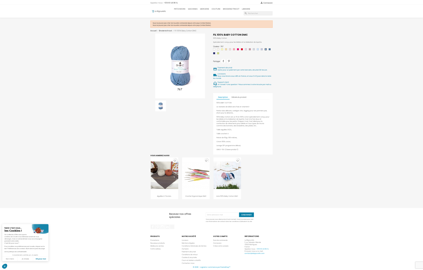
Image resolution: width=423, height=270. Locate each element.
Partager (223, 61)
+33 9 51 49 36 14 (171, 3)
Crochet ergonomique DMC (195, 196)
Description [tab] (223, 97)
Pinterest (229, 61)
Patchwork (180, 9)
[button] (4, 266)
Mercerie (204, 9)
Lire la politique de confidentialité (15, 252)
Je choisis (25, 259)
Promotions (154, 240)
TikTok (172, 227)
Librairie (246, 9)
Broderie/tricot (231, 9)
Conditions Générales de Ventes (194, 246)
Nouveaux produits (157, 243)
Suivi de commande (220, 240)
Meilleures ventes (157, 246)
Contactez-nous (188, 263)
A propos (185, 249)
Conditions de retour (190, 254)
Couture (216, 9)
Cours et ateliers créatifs (191, 260)
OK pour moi (41, 259)
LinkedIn (167, 227)
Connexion (217, 243)
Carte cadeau (155, 249)
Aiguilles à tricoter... (164, 196)
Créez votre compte (220, 246)
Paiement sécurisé (189, 252)
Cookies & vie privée (189, 257)
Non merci (10, 259)
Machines (193, 9)
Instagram (162, 227)
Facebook (153, 227)
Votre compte (220, 236)
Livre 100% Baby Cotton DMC (227, 196)
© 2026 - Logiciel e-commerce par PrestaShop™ (211, 267)
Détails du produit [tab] (239, 97)
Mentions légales (188, 243)
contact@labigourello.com (254, 253)
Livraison (185, 240)
